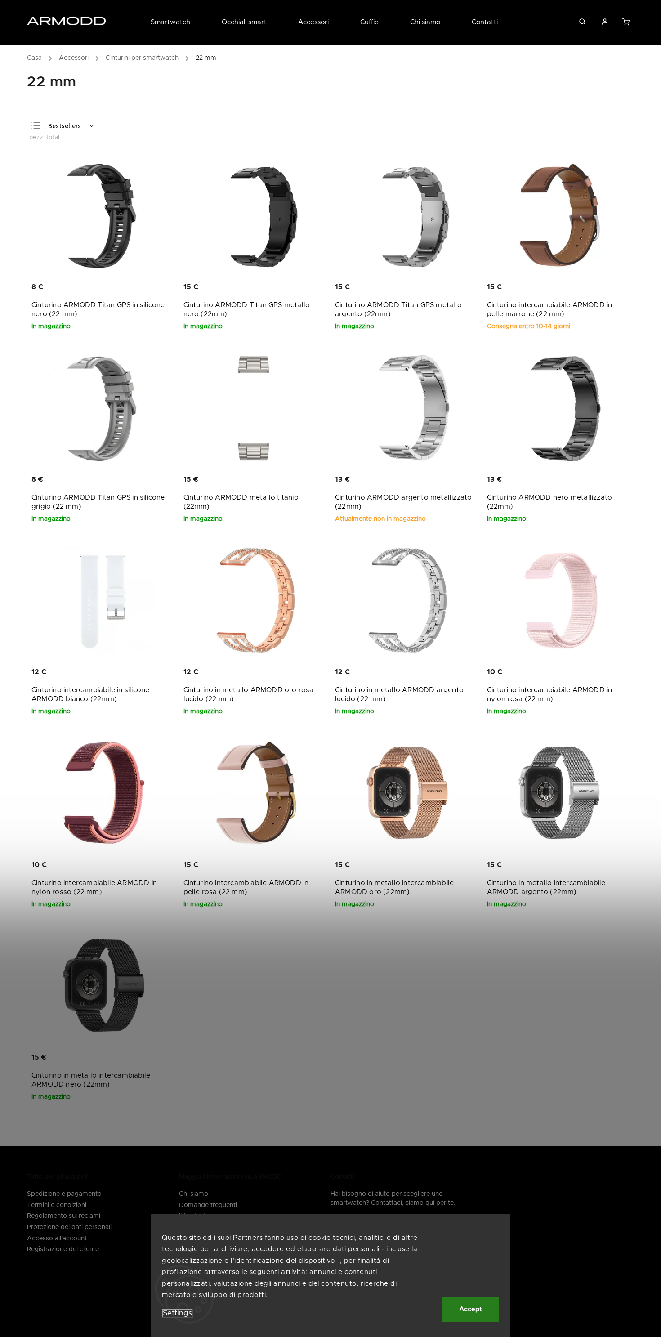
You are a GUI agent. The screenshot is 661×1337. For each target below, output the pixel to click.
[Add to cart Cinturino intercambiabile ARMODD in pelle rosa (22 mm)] (290, 865)
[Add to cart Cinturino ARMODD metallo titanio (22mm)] (290, 480)
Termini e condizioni (56, 1205)
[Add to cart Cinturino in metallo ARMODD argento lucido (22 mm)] (442, 673)
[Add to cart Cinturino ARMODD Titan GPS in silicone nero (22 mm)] (138, 287)
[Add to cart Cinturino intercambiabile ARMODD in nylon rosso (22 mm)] (138, 865)
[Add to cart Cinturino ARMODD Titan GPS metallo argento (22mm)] (442, 287)
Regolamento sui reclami (63, 1216)
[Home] (36, 59)
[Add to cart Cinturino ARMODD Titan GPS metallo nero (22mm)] (290, 287)
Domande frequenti (208, 1205)
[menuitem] (178, 22)
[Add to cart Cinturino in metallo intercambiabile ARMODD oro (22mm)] (442, 865)
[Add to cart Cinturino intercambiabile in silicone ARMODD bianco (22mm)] (138, 673)
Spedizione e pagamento (64, 1194)
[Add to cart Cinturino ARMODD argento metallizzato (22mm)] (442, 480)
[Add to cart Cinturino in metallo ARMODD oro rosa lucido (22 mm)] (290, 673)
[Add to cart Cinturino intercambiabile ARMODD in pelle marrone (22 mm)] (594, 287)
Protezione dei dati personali (69, 1227)
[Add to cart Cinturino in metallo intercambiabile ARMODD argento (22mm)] (594, 865)
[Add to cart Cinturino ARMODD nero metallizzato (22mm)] (594, 480)
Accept (470, 1309)
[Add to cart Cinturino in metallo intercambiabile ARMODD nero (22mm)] (138, 1058)
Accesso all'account (57, 1238)
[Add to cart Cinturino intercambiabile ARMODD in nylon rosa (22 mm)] (594, 673)
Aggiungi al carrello (626, 24)
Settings (177, 1313)
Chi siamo (193, 1194)
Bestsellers (64, 126)
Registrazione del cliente (63, 1249)
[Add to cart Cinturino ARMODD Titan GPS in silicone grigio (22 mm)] (138, 480)
